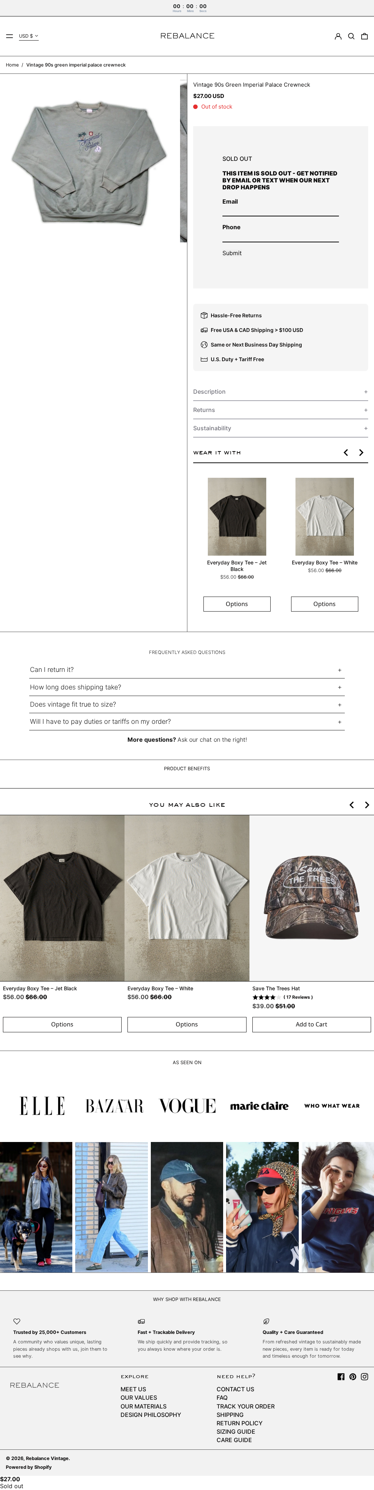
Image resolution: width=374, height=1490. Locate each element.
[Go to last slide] (346, 452)
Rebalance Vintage (47, 1458)
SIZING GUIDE (236, 1431)
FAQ (222, 1397)
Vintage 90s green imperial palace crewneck (76, 65)
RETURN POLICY (240, 1423)
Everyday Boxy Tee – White (324, 562)
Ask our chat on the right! (212, 739)
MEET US (133, 1389)
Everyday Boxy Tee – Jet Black (237, 565)
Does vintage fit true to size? (73, 704)
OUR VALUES (139, 1397)
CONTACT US (235, 1389)
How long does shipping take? (75, 687)
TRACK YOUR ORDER (246, 1406)
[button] (351, 36)
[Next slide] (361, 452)
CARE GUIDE (234, 1440)
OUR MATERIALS (144, 1406)
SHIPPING (230, 1414)
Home (12, 65)
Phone (231, 227)
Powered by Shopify (29, 1467)
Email (230, 201)
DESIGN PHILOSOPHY (151, 1414)
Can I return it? (52, 669)
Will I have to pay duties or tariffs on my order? (100, 721)
